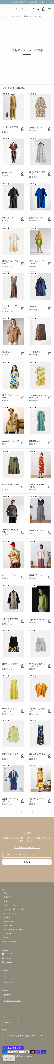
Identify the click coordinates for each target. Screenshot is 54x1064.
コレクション (15, 16)
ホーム (4, 16)
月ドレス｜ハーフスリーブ (13, 247)
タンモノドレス (13, 158)
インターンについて (12, 1000)
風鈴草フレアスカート (13, 650)
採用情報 (8, 995)
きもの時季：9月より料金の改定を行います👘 (27, 2)
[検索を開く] (33, 9)
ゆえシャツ (13, 337)
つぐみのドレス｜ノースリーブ (13, 695)
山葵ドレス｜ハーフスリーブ (13, 785)
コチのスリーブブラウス (13, 516)
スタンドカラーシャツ (13, 740)
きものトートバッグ (13, 426)
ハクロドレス (13, 203)
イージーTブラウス (13, 560)
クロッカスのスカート (13, 471)
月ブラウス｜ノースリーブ (13, 381)
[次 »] (32, 812)
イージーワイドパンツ (13, 113)
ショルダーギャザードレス (13, 292)
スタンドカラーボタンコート (13, 605)
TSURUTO (16, 1056)
